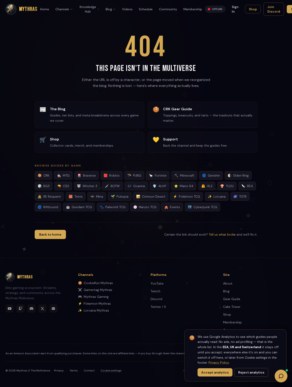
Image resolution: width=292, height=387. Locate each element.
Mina (96, 196)
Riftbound (48, 207)
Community (168, 9)
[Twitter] (42, 308)
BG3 (44, 186)
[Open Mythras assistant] (281, 376)
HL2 (206, 186)
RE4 (247, 186)
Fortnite (158, 175)
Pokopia (119, 196)
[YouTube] (9, 308)
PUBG (134, 175)
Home (44, 9)
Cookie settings (111, 370)
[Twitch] (20, 308)
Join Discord (273, 9)
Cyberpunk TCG (202, 207)
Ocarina (136, 186)
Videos (127, 9)
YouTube (157, 283)
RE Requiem (49, 196)
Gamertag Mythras (95, 290)
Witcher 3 (87, 186)
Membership (192, 9)
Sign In (235, 9)
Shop (253, 9)
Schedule (146, 9)
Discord (156, 299)
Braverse (86, 175)
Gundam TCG (79, 207)
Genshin (211, 175)
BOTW (112, 186)
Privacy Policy (219, 362)
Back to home (50, 234)
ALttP (159, 186)
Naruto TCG (144, 207)
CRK (43, 175)
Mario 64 (183, 186)
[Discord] (31, 308)
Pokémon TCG (186, 196)
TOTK (240, 196)
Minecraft (184, 175)
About (227, 283)
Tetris (76, 196)
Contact (89, 370)
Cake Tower (231, 307)
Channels (62, 9)
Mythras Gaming (93, 297)
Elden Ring (238, 175)
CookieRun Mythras (95, 283)
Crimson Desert (150, 196)
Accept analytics (215, 372)
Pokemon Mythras (94, 303)
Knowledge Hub (88, 9)
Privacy (59, 370)
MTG (63, 175)
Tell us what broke (222, 234)
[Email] (53, 308)
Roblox (112, 175)
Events (172, 207)
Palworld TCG (112, 207)
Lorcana (217, 196)
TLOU (227, 186)
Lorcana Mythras (93, 310)
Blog (109, 9)
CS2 (63, 186)
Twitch (155, 291)
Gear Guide (231, 299)
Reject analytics (251, 372)
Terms (74, 370)
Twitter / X (158, 307)
